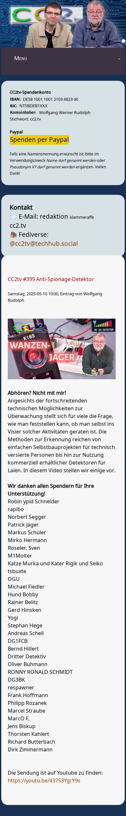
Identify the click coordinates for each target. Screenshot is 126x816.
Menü (20, 58)
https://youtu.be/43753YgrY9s (44, 781)
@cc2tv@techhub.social (44, 243)
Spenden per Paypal (39, 139)
